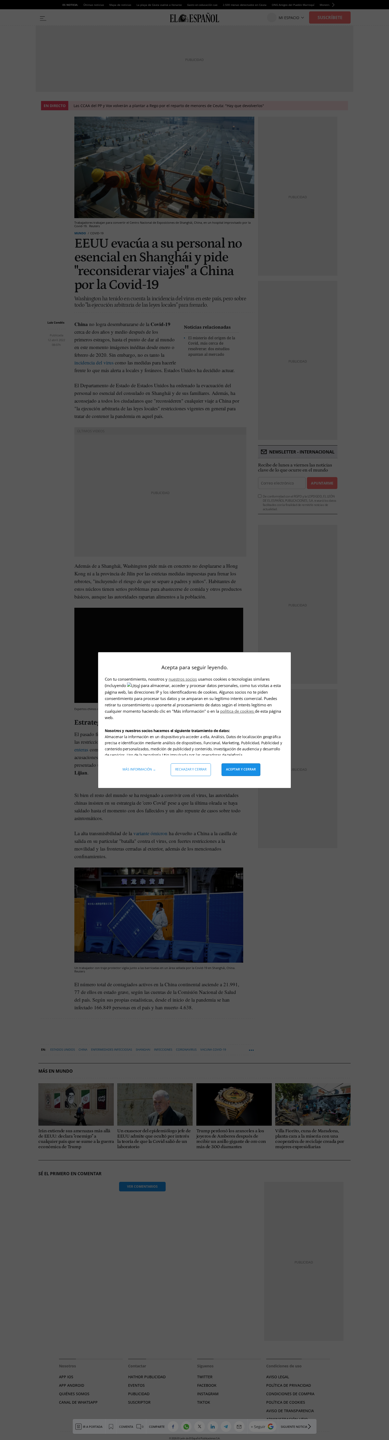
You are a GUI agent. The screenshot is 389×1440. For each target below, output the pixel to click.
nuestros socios (183, 679)
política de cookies (237, 711)
